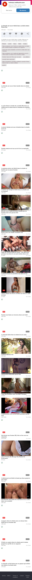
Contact (22, 575)
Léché (9, 43)
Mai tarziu (9, 10)
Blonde (4, 43)
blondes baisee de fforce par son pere (11, 57)
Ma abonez (23, 10)
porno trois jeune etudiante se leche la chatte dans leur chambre (15, 50)
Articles (4, 575)
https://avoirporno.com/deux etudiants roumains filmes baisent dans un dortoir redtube (15, 62)
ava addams (26, 57)
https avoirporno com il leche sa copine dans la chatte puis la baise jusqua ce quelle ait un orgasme (15, 46)
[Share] (28, 34)
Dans (15, 43)
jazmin (4, 65)
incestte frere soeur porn (8, 59)
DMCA (8, 575)
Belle (20, 43)
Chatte (25, 43)
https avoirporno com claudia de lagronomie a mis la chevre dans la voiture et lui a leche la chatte (15, 54)
